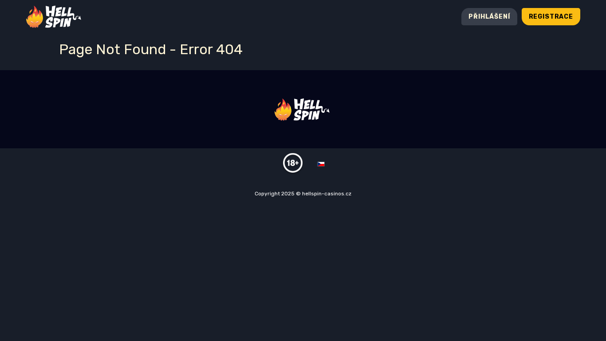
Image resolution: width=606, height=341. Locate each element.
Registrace (551, 16)
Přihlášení (489, 16)
